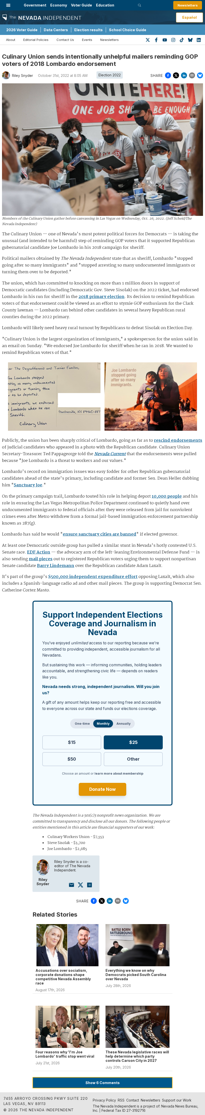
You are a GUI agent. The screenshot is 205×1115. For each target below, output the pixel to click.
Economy (58, 5)
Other (133, 759)
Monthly (103, 723)
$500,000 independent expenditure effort (93, 576)
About (10, 40)
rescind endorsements (178, 440)
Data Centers (56, 30)
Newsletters (188, 5)
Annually (123, 723)
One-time (82, 723)
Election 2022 (109, 75)
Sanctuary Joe (28, 485)
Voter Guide (81, 5)
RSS (121, 1100)
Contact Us (65, 40)
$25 (133, 742)
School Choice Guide (127, 30)
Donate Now (102, 789)
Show (103, 1083)
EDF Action (38, 552)
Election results (88, 30)
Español (189, 17)
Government (35, 5)
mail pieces (40, 559)
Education (105, 5)
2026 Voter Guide (22, 30)
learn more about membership (118, 773)
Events (87, 40)
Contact (132, 1100)
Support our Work (177, 1100)
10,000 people (167, 496)
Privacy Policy (104, 1100)
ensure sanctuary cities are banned (99, 534)
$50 (72, 759)
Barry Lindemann (55, 565)
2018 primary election (101, 296)
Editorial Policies (35, 40)
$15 (72, 742)
